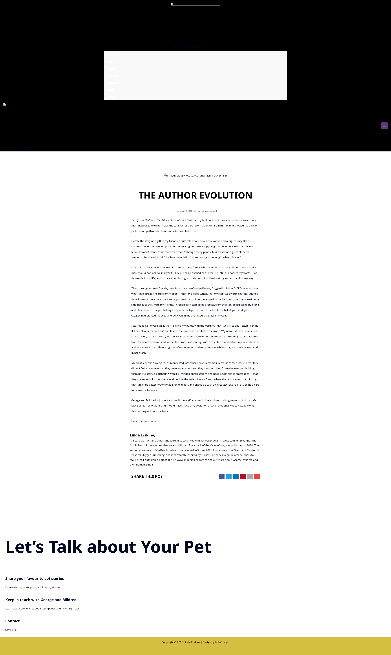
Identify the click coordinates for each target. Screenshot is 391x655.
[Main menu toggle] (384, 125)
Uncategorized (210, 211)
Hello (13, 629)
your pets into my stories (45, 587)
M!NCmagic (222, 642)
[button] (222, 476)
